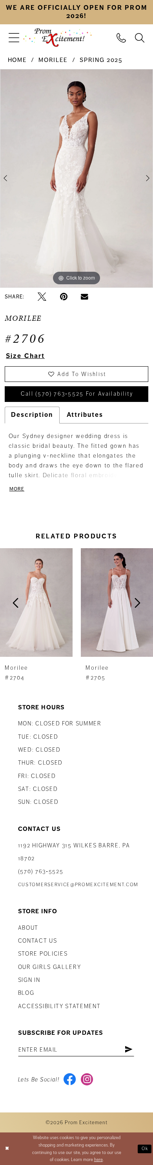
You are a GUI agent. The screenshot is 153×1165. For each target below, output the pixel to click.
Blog (26, 992)
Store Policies (43, 953)
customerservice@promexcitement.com (78, 884)
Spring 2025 (101, 60)
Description (32, 415)
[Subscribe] (128, 1049)
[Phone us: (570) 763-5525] (121, 37)
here (98, 1159)
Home (17, 60)
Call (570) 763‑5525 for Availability (77, 393)
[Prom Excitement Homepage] (57, 37)
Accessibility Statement (59, 1006)
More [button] (17, 489)
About (28, 927)
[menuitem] (14, 37)
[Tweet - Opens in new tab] (42, 297)
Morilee (53, 60)
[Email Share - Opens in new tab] (84, 297)
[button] (14, 37)
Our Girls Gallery (49, 967)
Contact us (37, 940)
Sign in (29, 979)
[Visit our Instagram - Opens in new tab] (86, 1079)
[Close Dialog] (7, 1148)
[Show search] (140, 37)
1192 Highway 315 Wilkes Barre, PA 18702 (74, 852)
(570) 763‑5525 (41, 871)
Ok (145, 1149)
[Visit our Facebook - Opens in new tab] (69, 1079)
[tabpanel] (76, 178)
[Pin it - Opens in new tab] (63, 297)
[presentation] (36, 602)
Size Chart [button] (25, 356)
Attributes (85, 415)
